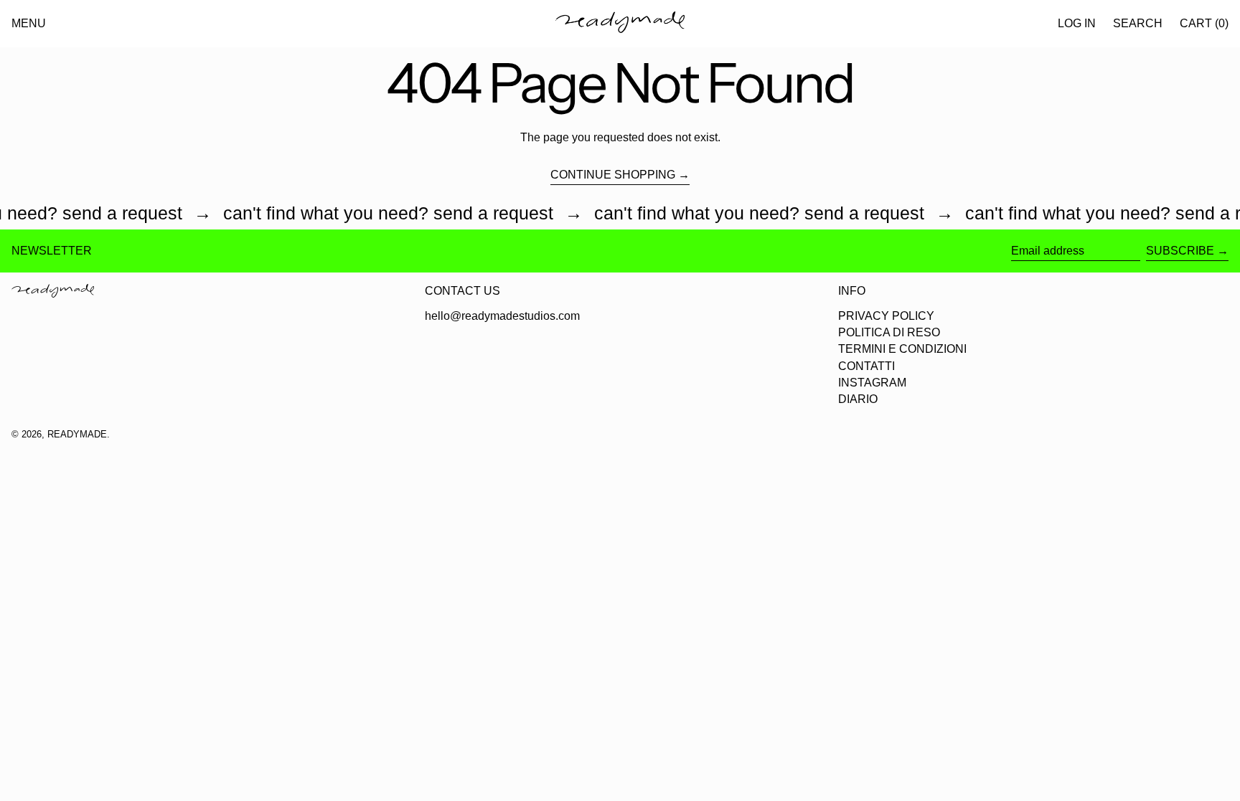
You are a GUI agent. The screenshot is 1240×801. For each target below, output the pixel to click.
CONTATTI (866, 366)
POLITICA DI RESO (889, 332)
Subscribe (1180, 251)
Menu (28, 23)
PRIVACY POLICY (886, 316)
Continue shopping (612, 175)
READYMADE (77, 434)
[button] (1137, 23)
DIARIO (858, 399)
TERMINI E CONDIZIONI (902, 349)
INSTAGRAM (872, 382)
